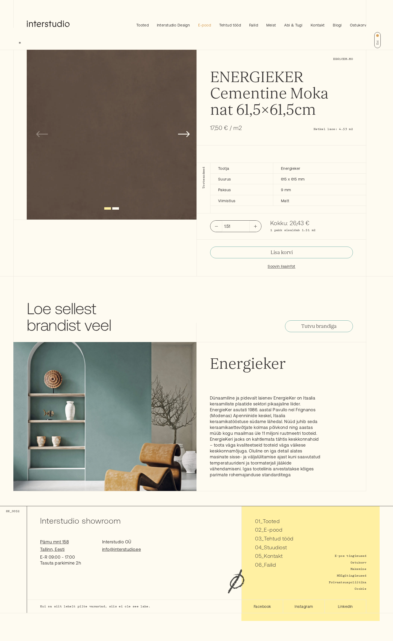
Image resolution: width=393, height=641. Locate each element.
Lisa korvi (282, 252)
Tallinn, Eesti (52, 549)
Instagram (304, 606)
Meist (271, 25)
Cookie (360, 588)
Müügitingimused (351, 575)
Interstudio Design (173, 25)
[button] (107, 208)
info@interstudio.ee (121, 549)
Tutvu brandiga (319, 326)
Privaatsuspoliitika (347, 582)
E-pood (204, 25)
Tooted (142, 25)
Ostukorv (358, 25)
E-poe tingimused (350, 555)
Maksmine (358, 568)
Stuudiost (275, 547)
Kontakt (318, 25)
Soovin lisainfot (281, 266)
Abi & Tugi (293, 25)
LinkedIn (345, 606)
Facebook (262, 606)
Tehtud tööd (230, 25)
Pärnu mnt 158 (54, 541)
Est (377, 42)
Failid (253, 25)
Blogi (337, 25)
